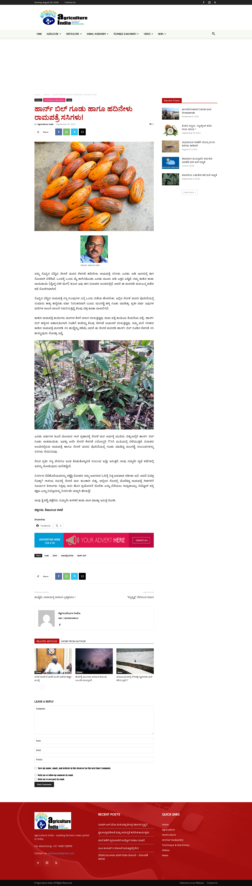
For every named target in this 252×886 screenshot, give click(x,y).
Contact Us (70, 2)
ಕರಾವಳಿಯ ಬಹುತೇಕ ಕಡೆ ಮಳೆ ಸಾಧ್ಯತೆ (199, 175)
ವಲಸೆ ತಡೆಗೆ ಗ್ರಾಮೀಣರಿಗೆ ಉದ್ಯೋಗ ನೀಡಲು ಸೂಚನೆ (121, 840)
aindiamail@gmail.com (61, 853)
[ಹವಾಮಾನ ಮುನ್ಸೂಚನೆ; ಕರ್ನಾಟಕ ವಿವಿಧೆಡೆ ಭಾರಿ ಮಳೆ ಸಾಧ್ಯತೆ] (170, 163)
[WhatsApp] (66, 132)
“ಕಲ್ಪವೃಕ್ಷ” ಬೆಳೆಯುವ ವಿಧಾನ (140, 597)
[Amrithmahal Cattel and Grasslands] (170, 114)
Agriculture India (45, 124)
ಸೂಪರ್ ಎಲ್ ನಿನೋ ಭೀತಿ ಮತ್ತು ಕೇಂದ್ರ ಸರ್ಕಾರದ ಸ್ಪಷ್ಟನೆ (123, 824)
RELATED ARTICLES (47, 641)
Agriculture (52, 34)
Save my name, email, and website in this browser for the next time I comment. (74, 768)
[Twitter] (215, 2)
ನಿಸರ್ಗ (55, 555)
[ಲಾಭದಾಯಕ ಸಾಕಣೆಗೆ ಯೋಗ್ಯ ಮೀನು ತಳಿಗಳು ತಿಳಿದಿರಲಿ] (170, 146)
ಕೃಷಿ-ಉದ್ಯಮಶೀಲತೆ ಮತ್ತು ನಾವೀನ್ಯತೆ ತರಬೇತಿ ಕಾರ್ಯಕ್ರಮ (123, 832)
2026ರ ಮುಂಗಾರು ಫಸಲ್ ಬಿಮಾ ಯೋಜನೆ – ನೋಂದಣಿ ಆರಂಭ (123, 857)
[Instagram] (209, 2)
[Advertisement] (126, 64)
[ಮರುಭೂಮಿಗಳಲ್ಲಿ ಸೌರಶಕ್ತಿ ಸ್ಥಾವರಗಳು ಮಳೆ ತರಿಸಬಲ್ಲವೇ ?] (135, 661)
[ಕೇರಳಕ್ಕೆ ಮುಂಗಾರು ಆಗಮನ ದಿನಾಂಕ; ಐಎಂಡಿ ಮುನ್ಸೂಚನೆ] (94, 661)
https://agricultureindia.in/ (68, 618)
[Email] (82, 132)
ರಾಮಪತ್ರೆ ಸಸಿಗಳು (67, 555)
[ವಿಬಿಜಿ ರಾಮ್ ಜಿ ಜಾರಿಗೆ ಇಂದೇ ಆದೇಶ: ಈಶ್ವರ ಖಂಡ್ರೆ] (53, 661)
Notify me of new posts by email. (51, 779)
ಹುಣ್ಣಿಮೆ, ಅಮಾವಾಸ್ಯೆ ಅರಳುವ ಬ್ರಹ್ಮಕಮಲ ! (55, 597)
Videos (147, 34)
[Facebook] (203, 2)
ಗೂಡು (46, 555)
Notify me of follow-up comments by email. (55, 775)
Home (39, 34)
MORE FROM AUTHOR (73, 641)
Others (47, 94)
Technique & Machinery (124, 34)
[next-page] (42, 687)
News (160, 34)
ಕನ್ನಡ (69, 100)
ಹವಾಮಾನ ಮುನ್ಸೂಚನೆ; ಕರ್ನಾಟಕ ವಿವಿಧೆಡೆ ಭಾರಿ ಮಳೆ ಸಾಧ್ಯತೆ (197, 160)
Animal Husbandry (96, 34)
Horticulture (72, 34)
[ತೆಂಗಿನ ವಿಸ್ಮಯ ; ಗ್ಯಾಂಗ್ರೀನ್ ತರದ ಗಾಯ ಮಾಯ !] (170, 130)
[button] (213, 34)
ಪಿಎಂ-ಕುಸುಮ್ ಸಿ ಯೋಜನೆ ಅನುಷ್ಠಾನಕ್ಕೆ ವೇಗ (118, 848)
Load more (188, 192)
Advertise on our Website (192, 882)
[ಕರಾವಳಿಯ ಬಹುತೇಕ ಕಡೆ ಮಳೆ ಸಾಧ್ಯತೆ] (170, 179)
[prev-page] (36, 687)
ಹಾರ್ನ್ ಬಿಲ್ (81, 555)
